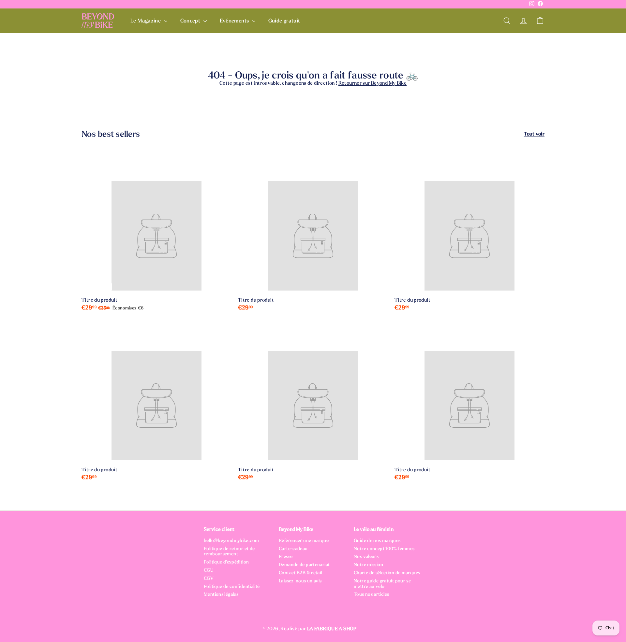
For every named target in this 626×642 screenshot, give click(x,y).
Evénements (235, 20)
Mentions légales (221, 594)
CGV (209, 578)
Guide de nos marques (377, 540)
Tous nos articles (371, 594)
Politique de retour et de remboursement (229, 551)
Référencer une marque (304, 540)
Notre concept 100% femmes (384, 548)
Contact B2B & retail (300, 572)
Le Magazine (146, 20)
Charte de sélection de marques (387, 572)
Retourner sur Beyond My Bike (372, 83)
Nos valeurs (366, 556)
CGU (208, 570)
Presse (285, 556)
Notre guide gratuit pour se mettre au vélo (382, 583)
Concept (191, 20)
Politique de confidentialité (232, 586)
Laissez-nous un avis (300, 580)
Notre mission (368, 564)
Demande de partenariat (304, 564)
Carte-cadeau (293, 548)
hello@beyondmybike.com (231, 540)
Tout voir (534, 133)
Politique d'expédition (226, 562)
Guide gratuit (284, 20)
